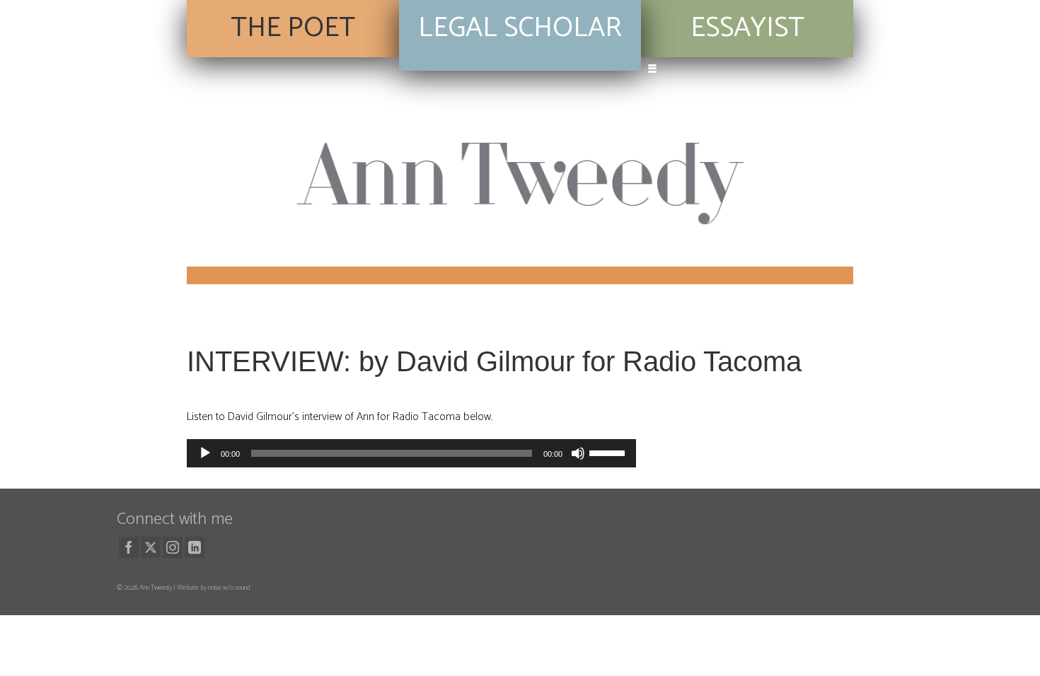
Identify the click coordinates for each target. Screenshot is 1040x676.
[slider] (609, 452)
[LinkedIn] (194, 547)
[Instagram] (173, 547)
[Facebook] (129, 547)
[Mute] (578, 453)
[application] (411, 453)
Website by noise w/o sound (213, 587)
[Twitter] (151, 547)
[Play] (205, 453)
